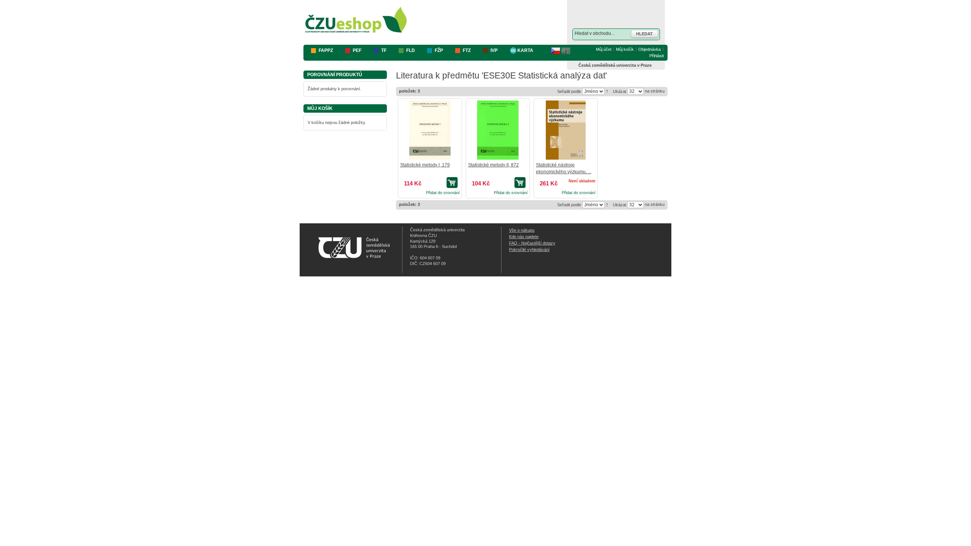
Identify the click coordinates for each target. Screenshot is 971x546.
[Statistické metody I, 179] (429, 130)
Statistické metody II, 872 (493, 165)
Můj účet (603, 49)
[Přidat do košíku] (453, 182)
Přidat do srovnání (443, 192)
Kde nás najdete (524, 236)
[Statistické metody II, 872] (497, 130)
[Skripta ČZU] (356, 20)
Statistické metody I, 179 (425, 165)
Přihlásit (656, 55)
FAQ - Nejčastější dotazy (532, 243)
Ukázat (619, 91)
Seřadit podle (569, 91)
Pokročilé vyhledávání (529, 249)
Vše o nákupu (521, 230)
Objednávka (649, 49)
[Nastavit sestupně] (607, 91)
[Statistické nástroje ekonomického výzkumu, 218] (565, 130)
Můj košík (625, 49)
